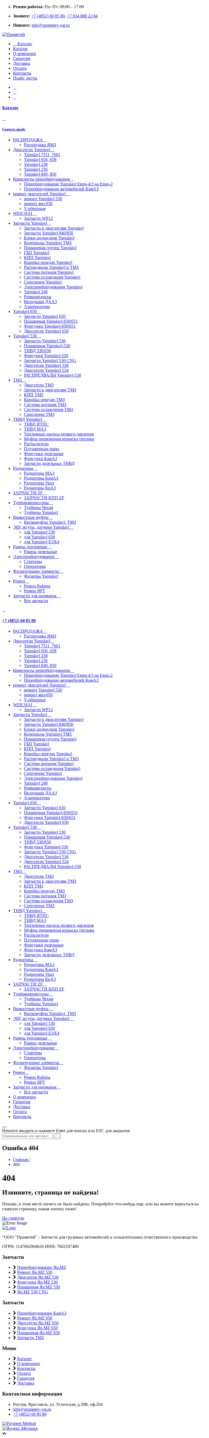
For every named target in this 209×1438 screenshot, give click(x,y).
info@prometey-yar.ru (51, 25)
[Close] (4, 1127)
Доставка (21, 63)
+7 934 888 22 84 (82, 16)
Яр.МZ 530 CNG (32, 1292)
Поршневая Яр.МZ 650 (38, 1332)
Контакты (22, 73)
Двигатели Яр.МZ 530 (38, 1277)
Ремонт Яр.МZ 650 (34, 1318)
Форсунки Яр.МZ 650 (37, 1328)
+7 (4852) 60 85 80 (48, 16)
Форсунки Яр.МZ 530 (37, 1282)
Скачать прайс (14, 129)
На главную (13, 1218)
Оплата (20, 68)
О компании (24, 53)
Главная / (21, 1159)
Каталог (24, 43)
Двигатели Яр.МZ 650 (38, 1323)
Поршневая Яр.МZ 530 (38, 1287)
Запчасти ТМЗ (30, 1337)
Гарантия (21, 58)
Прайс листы (25, 78)
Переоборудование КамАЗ (41, 1313)
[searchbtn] (57, 1136)
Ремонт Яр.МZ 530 (34, 1272)
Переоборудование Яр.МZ (41, 1267)
